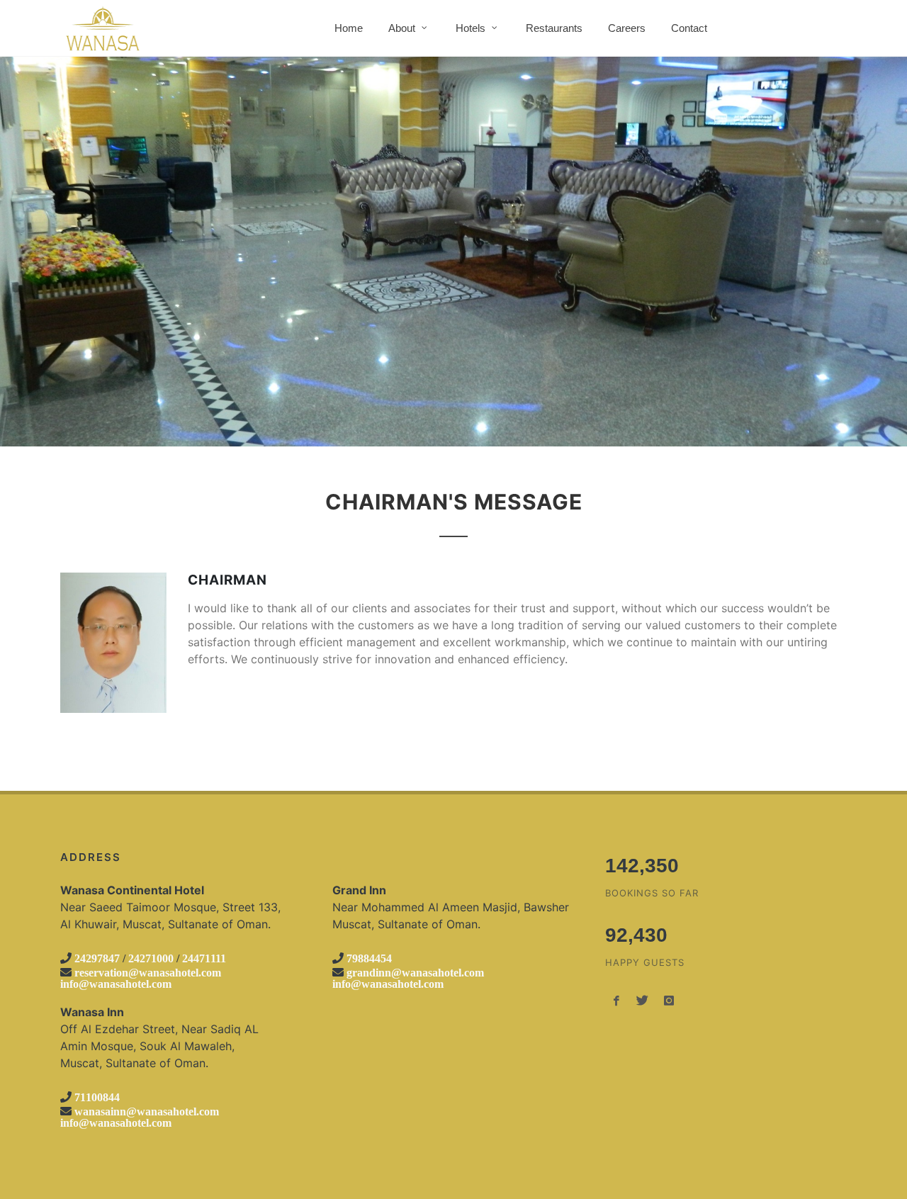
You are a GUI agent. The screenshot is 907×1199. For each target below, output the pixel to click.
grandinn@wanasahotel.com (415, 972)
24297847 (97, 958)
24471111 (204, 958)
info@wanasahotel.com (115, 983)
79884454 (369, 958)
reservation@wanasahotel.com (147, 972)
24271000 (151, 958)
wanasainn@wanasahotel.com (146, 1111)
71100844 (97, 1097)
